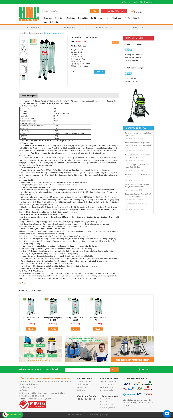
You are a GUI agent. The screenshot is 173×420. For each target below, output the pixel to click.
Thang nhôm (83, 18)
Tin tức (127, 18)
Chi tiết (30, 329)
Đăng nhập (139, 2)
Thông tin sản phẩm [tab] (29, 96)
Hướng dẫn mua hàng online (109, 381)
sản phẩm (127, 2)
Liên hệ (136, 18)
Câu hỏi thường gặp (106, 390)
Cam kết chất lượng (83, 384)
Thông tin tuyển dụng (84, 381)
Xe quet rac (142, 402)
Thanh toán (116, 18)
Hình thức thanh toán (107, 384)
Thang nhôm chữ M (34, 33)
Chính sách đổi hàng (106, 399)
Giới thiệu (58, 18)
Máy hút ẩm (104, 18)
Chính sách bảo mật (106, 405)
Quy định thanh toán (106, 387)
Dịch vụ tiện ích (82, 387)
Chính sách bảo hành (107, 402)
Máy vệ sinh (70, 18)
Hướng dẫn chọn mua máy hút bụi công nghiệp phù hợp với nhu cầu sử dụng (138, 145)
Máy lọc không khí (51, 22)
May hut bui (141, 400)
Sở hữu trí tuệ (81, 390)
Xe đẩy (94, 18)
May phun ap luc (131, 402)
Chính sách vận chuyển (107, 408)
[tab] (40, 94)
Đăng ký (151, 2)
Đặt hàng (100, 72)
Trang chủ (48, 18)
